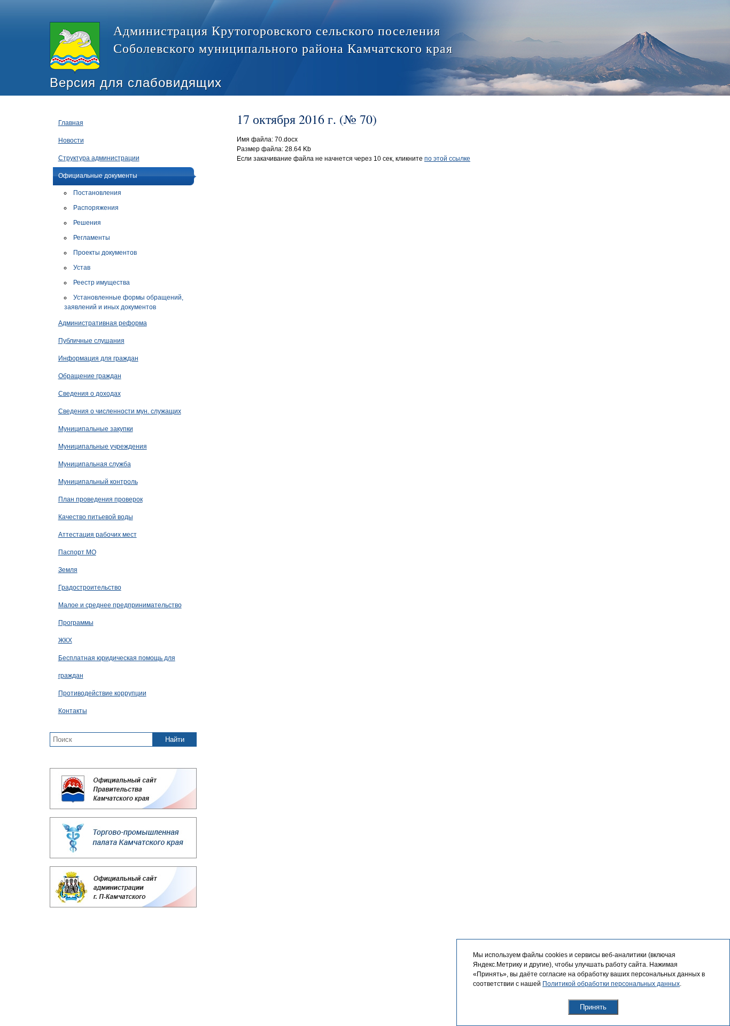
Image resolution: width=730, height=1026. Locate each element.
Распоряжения (96, 208)
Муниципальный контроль (98, 481)
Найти (174, 739)
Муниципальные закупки (95, 429)
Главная (70, 123)
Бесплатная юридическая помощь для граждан (116, 666)
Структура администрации (98, 158)
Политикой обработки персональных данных (611, 984)
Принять (593, 1007)
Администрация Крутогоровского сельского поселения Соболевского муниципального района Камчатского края (283, 39)
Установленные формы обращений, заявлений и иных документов (123, 302)
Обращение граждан (89, 376)
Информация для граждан (98, 358)
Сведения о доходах (89, 393)
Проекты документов (105, 252)
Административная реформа (102, 323)
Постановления (97, 193)
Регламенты (91, 237)
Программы (76, 622)
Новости (71, 140)
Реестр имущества (101, 282)
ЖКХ (65, 640)
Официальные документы (97, 175)
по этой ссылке (447, 158)
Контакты (72, 711)
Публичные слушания (91, 340)
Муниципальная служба (94, 464)
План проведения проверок (100, 499)
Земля (67, 570)
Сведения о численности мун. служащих (119, 411)
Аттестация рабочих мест (97, 534)
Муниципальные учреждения (102, 446)
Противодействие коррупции (102, 693)
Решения (87, 222)
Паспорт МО (77, 552)
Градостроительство (89, 587)
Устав (81, 267)
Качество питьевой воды (95, 517)
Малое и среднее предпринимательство (120, 605)
